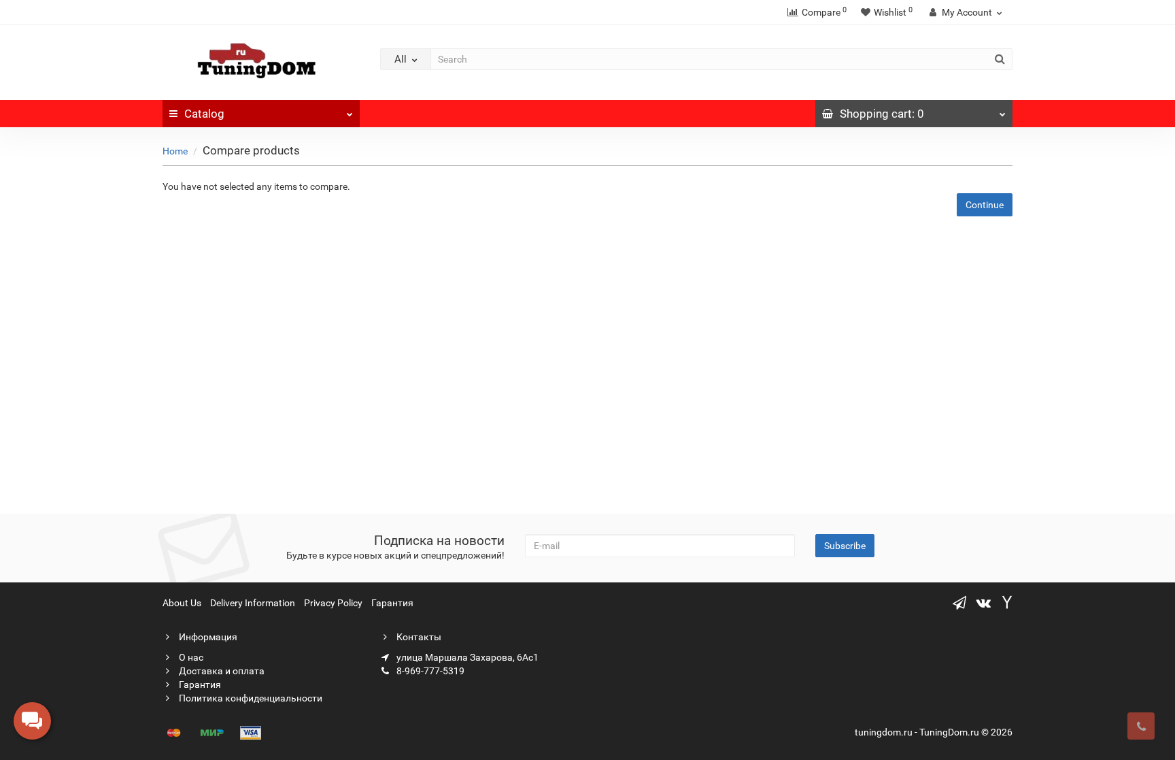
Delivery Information (252, 602)
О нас (190, 657)
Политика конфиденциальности (249, 698)
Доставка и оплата (221, 670)
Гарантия (392, 602)
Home (175, 151)
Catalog (204, 113)
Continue (985, 204)
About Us (182, 602)
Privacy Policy (333, 602)
